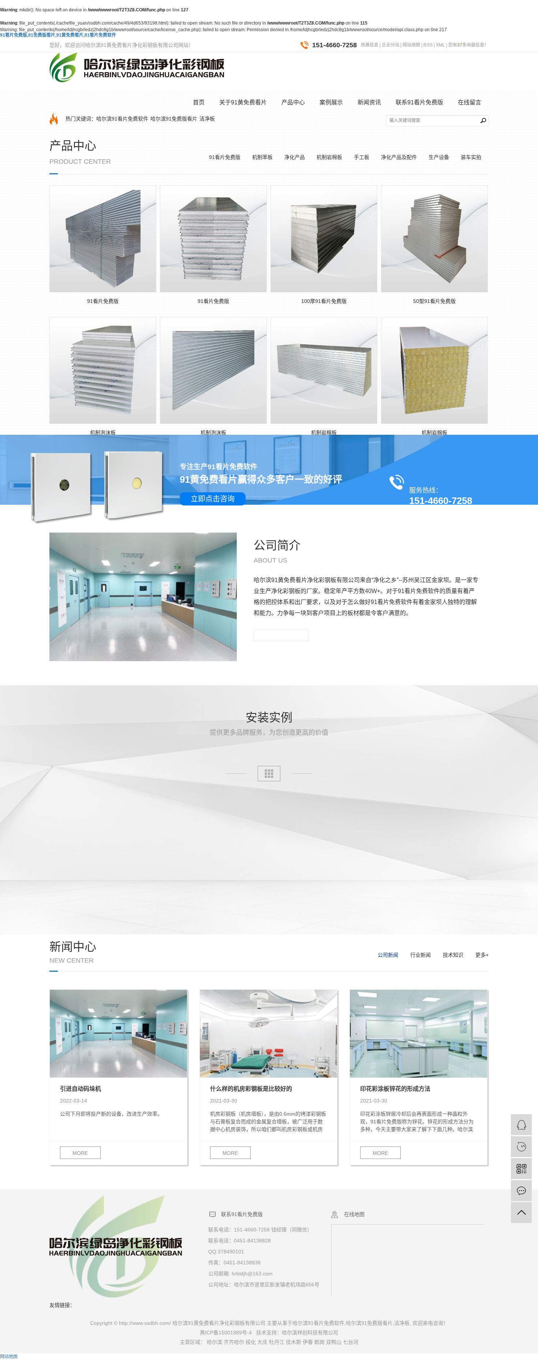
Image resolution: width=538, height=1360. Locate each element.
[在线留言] (521, 1190)
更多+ (482, 955)
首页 (199, 102)
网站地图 (411, 45)
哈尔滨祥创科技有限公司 (310, 1332)
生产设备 (439, 157)
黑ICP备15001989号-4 (226, 1332)
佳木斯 (293, 1342)
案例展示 (331, 102)
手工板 (361, 157)
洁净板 (207, 119)
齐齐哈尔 (234, 1342)
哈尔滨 (214, 1342)
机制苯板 (262, 157)
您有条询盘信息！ (468, 45)
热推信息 (369, 45)
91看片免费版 (224, 157)
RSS (428, 45)
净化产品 (294, 157)
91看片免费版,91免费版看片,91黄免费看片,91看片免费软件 (58, 35)
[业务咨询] (521, 1124)
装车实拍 (471, 157)
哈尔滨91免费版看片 (173, 119)
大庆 (262, 1342)
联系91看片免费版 (419, 102)
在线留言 (469, 102)
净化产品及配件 (399, 157)
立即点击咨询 (213, 499)
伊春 (308, 1342)
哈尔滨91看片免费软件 (122, 119)
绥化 (251, 1342)
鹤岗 (319, 1342)
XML (440, 45)
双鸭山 (333, 1342)
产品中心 (293, 102)
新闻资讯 (369, 102)
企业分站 (390, 45)
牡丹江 (276, 1342)
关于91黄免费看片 (243, 102)
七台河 (350, 1342)
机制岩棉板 (329, 157)
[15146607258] (521, 1146)
